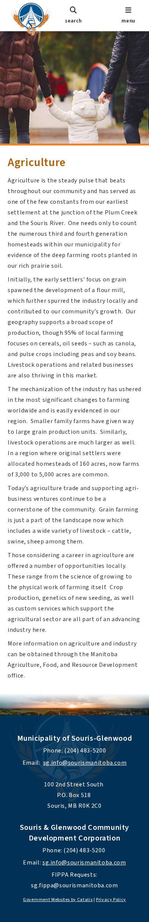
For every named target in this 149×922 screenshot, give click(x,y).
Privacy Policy (111, 899)
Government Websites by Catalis (57, 899)
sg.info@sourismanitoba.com (85, 763)
